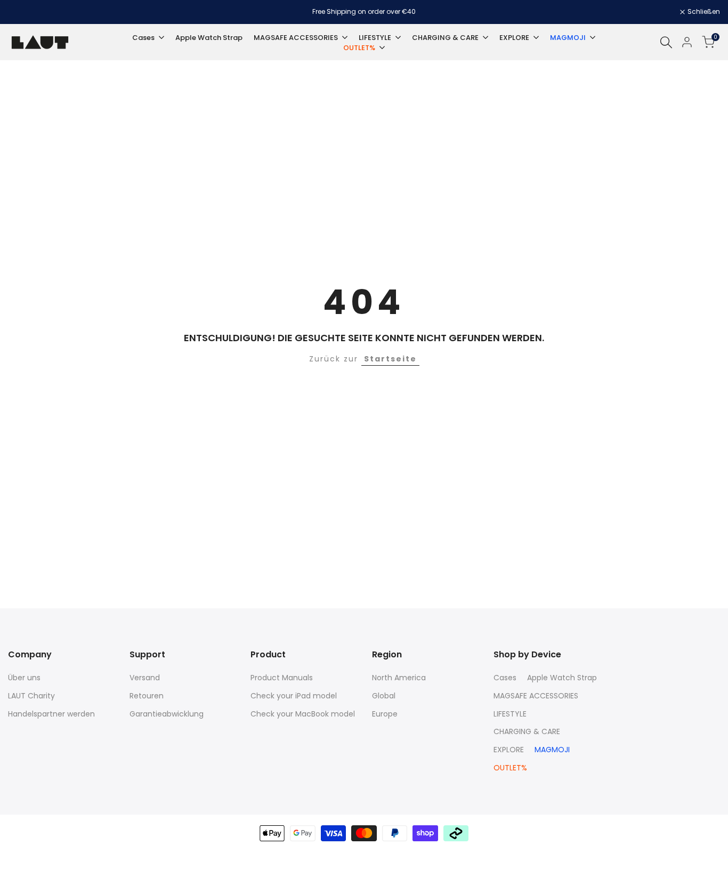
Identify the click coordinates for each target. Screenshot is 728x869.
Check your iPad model (293, 695)
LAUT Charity (31, 695)
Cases (505, 677)
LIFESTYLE (510, 714)
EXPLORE (509, 749)
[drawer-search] (666, 42)
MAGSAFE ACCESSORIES (536, 695)
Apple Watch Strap (562, 677)
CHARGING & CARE (527, 731)
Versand (145, 677)
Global (383, 695)
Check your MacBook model (302, 714)
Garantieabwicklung (167, 714)
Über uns (24, 677)
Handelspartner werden (51, 714)
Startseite (390, 358)
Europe (385, 714)
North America (399, 677)
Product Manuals (281, 677)
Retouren (147, 695)
